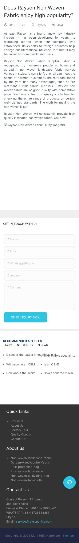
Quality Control (21, 434)
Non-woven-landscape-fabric (31, 458)
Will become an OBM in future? (22, 364)
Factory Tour (19, 430)
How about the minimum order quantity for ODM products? (60, 373)
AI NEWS (42, 344)
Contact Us (18, 439)
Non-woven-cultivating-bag (30, 475)
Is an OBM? (51, 364)
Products (17, 421)
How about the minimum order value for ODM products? (22, 373)
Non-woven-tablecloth (26, 480)
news (8, 344)
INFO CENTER (24, 344)
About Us (17, 425)
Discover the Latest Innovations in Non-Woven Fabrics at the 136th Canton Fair (32, 354)
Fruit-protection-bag (25, 467)
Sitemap (68, 535)
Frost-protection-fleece (27, 471)
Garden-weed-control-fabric (30, 462)
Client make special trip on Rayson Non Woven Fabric (60, 355)
